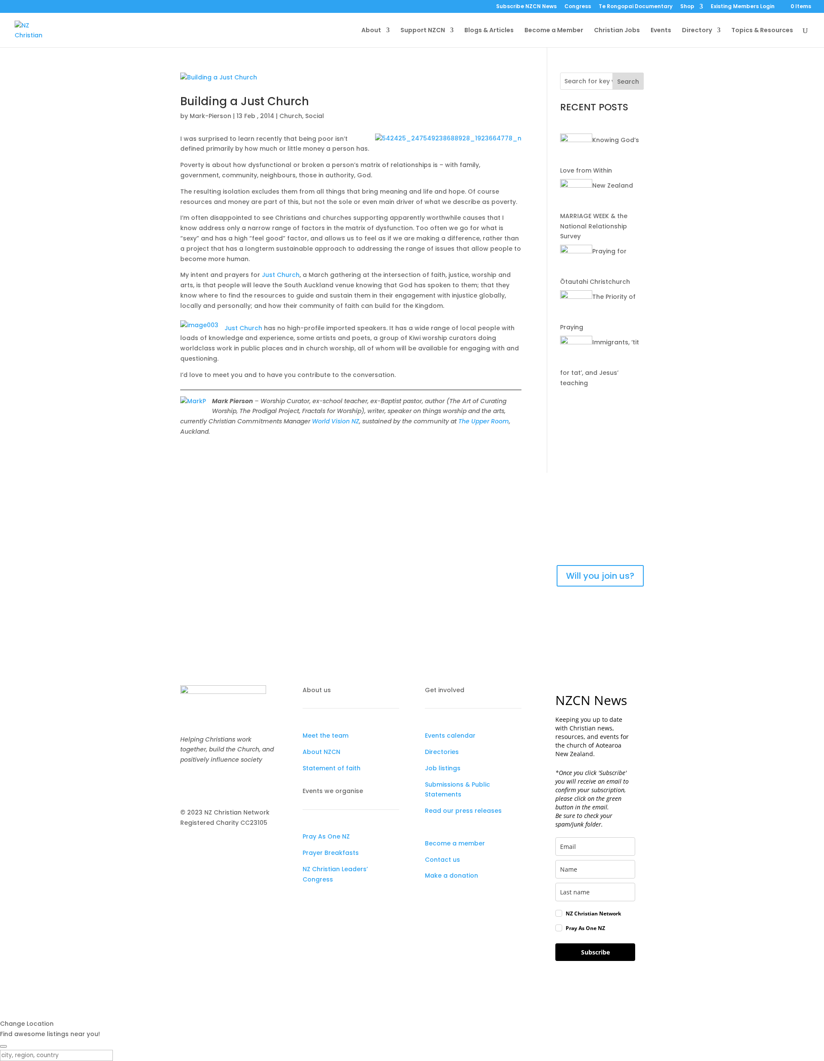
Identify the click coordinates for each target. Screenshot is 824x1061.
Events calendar (450, 735)
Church (290, 116)
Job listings (442, 768)
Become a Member (553, 30)
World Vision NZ (335, 421)
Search (628, 81)
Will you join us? (600, 576)
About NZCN (321, 752)
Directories (442, 752)
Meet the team (325, 735)
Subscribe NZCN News (526, 7)
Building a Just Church (244, 101)
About (371, 30)
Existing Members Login (743, 7)
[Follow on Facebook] (187, 785)
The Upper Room (483, 421)
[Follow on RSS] (238, 785)
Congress (577, 7)
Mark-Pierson (210, 116)
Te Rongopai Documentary (636, 7)
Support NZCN (422, 30)
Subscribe (595, 952)
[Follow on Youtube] (221, 785)
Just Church (281, 275)
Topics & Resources (762, 30)
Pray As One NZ (326, 836)
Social (314, 116)
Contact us (442, 859)
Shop (687, 7)
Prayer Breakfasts (331, 852)
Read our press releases (463, 810)
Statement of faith (331, 768)
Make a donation (451, 875)
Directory (697, 30)
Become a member (455, 843)
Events (661, 30)
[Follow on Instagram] (204, 785)
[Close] (3, 1046)
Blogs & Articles (489, 30)
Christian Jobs (617, 30)
